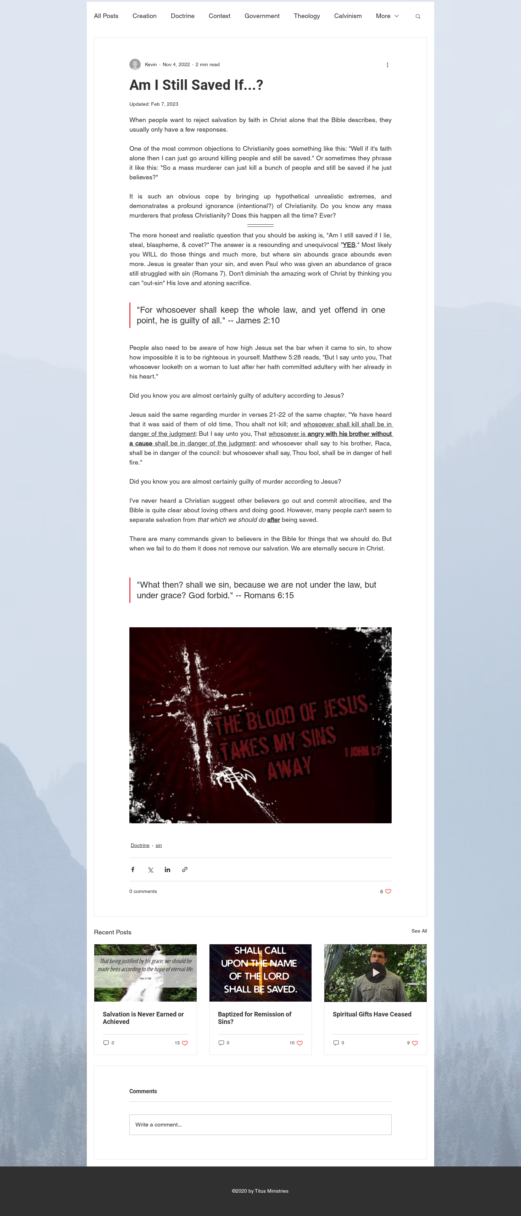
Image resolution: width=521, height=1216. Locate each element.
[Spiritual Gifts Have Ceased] (375, 973)
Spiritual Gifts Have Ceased (372, 1014)
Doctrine (183, 15)
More (383, 15)
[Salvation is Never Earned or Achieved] (145, 973)
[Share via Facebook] (132, 869)
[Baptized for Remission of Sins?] (260, 973)
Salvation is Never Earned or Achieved (143, 1017)
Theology (307, 15)
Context (219, 15)
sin (159, 845)
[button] (418, 16)
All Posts (106, 15)
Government (262, 15)
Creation (145, 15)
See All (419, 931)
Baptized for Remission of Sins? (254, 1017)
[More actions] (387, 64)
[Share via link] (184, 869)
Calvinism (348, 15)
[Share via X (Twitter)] (150, 869)
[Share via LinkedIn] (167, 869)
